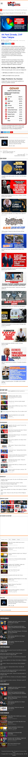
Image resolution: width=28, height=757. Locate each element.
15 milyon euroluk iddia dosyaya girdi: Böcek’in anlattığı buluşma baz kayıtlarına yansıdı (13, 269)
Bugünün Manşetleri (10, 13)
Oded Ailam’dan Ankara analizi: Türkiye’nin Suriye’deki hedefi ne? (13, 673)
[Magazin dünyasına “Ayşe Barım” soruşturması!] (4, 586)
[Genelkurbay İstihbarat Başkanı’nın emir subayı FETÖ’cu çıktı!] (4, 580)
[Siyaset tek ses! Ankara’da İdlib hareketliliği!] (4, 560)
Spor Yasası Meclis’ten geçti (14, 570)
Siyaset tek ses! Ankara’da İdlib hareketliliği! (17, 558)
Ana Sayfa (3, 13)
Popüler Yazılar (4, 539)
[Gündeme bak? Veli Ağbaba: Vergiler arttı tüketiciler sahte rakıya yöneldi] (4, 566)
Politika (17, 40)
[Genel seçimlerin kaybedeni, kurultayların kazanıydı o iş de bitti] (4, 591)
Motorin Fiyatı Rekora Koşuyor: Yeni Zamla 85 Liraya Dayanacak (13, 486)
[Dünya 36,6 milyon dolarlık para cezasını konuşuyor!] (4, 544)
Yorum (18, 539)
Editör (3, 39)
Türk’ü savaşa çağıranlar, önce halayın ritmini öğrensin (13, 10)
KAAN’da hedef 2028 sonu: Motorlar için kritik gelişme (13, 306)
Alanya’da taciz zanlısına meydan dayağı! (16, 401)
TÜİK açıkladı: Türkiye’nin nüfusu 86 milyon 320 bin (12, 231)
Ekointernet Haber (10, 751)
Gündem (11, 40)
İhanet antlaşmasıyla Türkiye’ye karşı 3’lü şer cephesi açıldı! (15, 411)
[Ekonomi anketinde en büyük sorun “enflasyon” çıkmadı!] (4, 555)
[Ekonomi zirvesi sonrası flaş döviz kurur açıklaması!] (4, 549)
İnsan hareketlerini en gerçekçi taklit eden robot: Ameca (12, 575)
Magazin (14, 40)
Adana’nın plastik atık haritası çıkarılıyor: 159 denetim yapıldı (12, 680)
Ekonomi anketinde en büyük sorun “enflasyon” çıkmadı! (15, 727)
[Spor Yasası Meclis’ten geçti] (4, 571)
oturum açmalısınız (21, 391)
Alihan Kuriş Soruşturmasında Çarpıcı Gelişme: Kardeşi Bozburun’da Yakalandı (17, 627)
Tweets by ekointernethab (6, 610)
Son (9, 539)
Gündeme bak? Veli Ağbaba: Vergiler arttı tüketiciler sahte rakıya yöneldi (17, 738)
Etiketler (13, 539)
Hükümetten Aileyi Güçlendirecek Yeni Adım (19, 154)
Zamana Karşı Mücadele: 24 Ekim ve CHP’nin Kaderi (9, 151)
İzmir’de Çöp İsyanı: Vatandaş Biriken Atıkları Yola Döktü (11, 666)
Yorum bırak (23, 40)
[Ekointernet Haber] (14, 3)
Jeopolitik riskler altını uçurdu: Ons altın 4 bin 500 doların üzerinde (14, 479)
